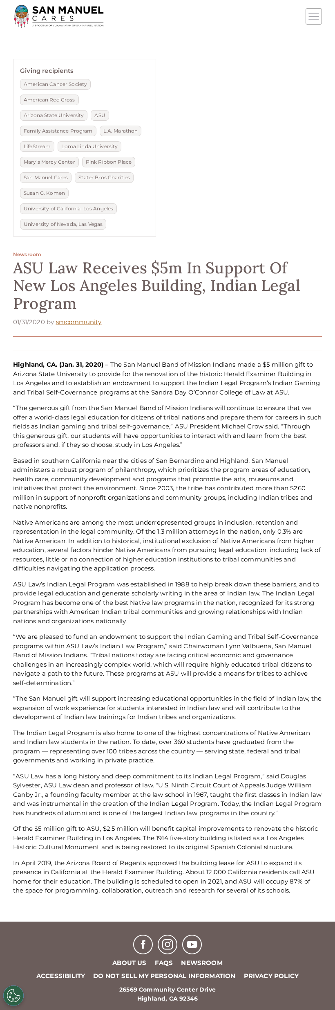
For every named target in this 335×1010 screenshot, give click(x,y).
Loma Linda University (89, 146)
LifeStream (37, 146)
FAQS (164, 963)
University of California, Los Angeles (68, 208)
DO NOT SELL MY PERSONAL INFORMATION (164, 976)
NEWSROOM (201, 963)
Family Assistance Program (58, 131)
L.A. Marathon (120, 131)
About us (129, 963)
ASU (99, 115)
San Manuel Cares (46, 177)
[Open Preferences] (13, 995)
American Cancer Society (55, 84)
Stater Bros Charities (104, 177)
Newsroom (27, 254)
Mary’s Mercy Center (49, 162)
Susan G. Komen (44, 193)
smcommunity (79, 322)
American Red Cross (49, 100)
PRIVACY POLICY (271, 976)
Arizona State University (54, 115)
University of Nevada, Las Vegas (63, 224)
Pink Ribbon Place (109, 162)
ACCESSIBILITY (60, 976)
